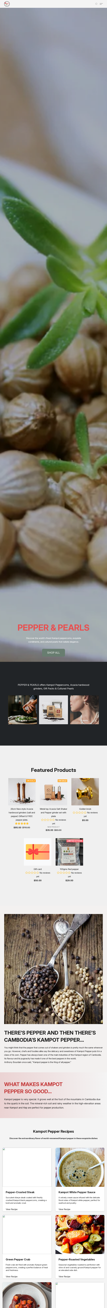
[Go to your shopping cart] (97, 4)
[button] (7, 4)
